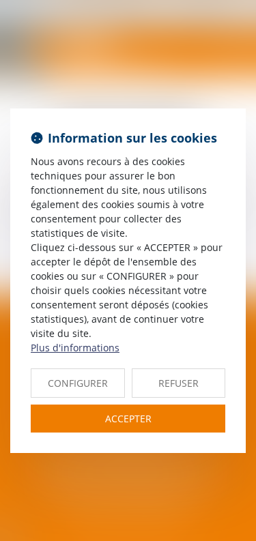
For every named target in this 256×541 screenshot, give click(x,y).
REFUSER (178, 383)
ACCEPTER (128, 418)
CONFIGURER (78, 383)
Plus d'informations (75, 347)
